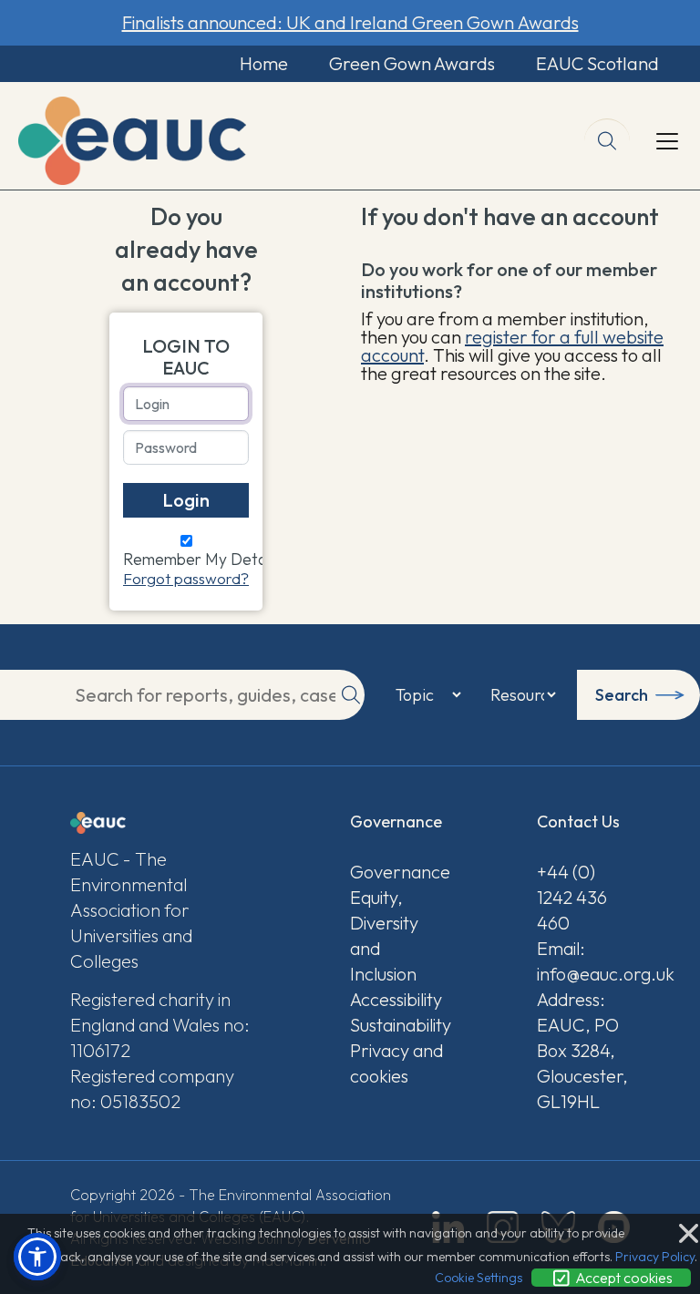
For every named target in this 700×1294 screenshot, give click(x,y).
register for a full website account (512, 345)
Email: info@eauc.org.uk (583, 961)
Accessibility (396, 999)
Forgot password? (186, 578)
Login (186, 499)
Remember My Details (201, 559)
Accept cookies (622, 1277)
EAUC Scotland (597, 63)
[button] (37, 1257)
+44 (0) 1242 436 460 (572, 897)
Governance (396, 871)
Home (264, 63)
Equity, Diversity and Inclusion (384, 935)
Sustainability (396, 1024)
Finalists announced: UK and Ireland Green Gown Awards (350, 22)
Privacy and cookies (396, 1063)
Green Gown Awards (412, 63)
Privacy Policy (655, 1256)
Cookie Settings (478, 1277)
